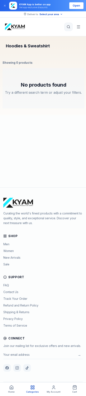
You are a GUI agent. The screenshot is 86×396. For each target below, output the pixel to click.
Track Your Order (15, 298)
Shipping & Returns (16, 312)
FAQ (6, 285)
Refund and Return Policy (20, 305)
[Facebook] (7, 368)
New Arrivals (11, 257)
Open (76, 5)
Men (6, 244)
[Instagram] (17, 368)
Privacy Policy (13, 319)
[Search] (68, 27)
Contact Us (10, 292)
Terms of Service (15, 325)
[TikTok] (27, 368)
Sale (6, 264)
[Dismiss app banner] (5, 5)
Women (8, 251)
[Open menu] (78, 27)
